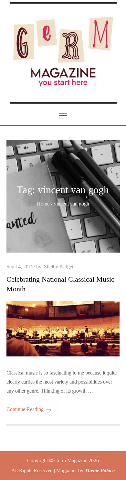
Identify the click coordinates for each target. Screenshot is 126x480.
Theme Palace (100, 470)
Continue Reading (25, 409)
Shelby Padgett (59, 266)
